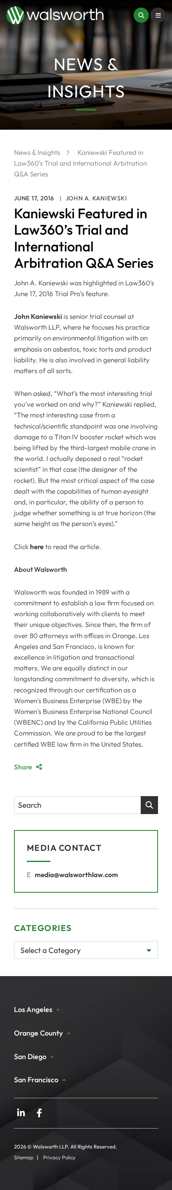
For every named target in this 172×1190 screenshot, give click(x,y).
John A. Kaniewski (96, 198)
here (37, 546)
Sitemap (24, 1157)
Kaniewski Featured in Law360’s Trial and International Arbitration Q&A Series (80, 163)
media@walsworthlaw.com (76, 874)
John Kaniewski (38, 316)
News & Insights (38, 152)
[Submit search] (149, 805)
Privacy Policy (59, 1157)
